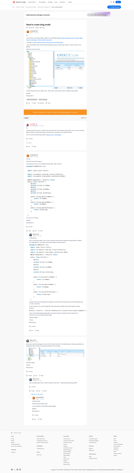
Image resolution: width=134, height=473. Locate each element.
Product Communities (20, 7)
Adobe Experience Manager (31, 7)
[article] (55, 135)
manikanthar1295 (34, 31)
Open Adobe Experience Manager (98, 15)
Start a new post (65, 112)
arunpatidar (32, 124)
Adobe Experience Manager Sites (44, 7)
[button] (114, 7)
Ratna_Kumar (36, 234)
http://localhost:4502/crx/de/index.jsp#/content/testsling (48, 42)
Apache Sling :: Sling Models (54, 134)
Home (13, 7)
